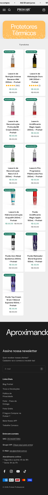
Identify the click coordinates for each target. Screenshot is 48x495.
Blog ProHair (8, 384)
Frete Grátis (8, 408)
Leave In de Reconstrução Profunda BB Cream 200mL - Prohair (13, 127)
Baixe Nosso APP (10, 421)
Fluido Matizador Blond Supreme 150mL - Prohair (35, 259)
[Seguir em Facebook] (4, 471)
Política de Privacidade (8, 395)
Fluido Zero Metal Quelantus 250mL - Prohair (13, 259)
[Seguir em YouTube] (18, 471)
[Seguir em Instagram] (11, 471)
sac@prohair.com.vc (18, 451)
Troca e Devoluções (11, 389)
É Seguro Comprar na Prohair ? (12, 414)
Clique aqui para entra (22, 445)
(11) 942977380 (13, 439)
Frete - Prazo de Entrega (10, 402)
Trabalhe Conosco (10, 425)
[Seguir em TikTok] (25, 471)
